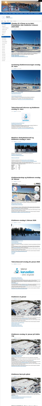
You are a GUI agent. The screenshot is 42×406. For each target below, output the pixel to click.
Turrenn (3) (3, 32)
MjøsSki (15, 68)
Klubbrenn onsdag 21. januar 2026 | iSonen (17, 322)
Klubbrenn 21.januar (18, 297)
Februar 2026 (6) (4, 41)
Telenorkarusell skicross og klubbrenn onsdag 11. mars (25, 108)
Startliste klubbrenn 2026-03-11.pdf (16, 124)
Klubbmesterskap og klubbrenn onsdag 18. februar (25, 178)
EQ (33, 360)
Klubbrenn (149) (4, 29)
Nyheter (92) (4, 31)
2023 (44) (3, 47)
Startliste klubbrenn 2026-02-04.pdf (16, 243)
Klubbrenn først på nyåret (20, 374)
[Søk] (39, 1)
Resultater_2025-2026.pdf (15, 55)
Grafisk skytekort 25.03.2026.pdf (16, 93)
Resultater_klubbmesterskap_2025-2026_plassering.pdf (19, 56)
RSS (3, 34)
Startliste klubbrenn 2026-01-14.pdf (16, 356)
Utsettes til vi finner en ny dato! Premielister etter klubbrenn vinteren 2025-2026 (24, 25)
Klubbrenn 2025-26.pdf (14, 395)
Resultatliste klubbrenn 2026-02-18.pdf (17, 204)
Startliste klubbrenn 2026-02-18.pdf (16, 203)
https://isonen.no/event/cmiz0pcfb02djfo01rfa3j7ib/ (29, 161)
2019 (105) (3, 54)
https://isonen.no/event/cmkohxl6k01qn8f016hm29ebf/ (19, 288)
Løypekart (12, 253)
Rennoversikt (13, 252)
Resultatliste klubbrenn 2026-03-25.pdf (17, 92)
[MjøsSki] (21, 6)
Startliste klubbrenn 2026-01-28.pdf (16, 277)
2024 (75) (3, 46)
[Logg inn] (41, 1)
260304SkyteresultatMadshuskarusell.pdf (17, 155)
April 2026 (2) (4, 38)
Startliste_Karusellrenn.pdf (15, 157)
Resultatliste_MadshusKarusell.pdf (16, 154)
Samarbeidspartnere (36, 13)
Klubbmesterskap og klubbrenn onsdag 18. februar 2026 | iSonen (20, 212)
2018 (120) (3, 55)
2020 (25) (3, 52)
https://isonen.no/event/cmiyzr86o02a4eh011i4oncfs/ (25, 99)
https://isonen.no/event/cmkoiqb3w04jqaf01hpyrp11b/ (19, 251)
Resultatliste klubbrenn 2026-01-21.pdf (17, 326)
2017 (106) (3, 57)
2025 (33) (3, 44)
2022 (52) (3, 49)
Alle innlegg (4, 24)
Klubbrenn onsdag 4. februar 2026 (23, 220)
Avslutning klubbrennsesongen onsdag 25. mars (25, 65)
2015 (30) (3, 60)
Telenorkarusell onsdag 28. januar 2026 (25, 262)
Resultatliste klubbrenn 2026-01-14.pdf (17, 355)
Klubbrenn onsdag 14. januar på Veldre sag (25, 335)
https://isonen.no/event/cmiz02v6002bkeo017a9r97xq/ (26, 128)
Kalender (29, 13)
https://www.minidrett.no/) (16, 208)
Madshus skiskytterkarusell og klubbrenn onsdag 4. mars (22, 138)
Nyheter (4, 13)
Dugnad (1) (3, 26)
